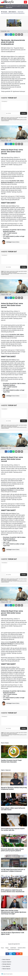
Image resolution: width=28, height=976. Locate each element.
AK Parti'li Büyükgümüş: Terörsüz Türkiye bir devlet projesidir (16, 6)
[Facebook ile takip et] (7, 953)
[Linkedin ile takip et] (14, 953)
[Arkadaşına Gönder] (16, 34)
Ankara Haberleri (6, 959)
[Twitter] (8, 34)
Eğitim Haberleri (12, 11)
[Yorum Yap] (22, 34)
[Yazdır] (19, 34)
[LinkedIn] (11, 34)
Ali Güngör (9, 242)
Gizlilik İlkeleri (13, 947)
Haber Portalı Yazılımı (8, 974)
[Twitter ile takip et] (10, 953)
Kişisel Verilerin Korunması (13, 949)
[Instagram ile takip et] (17, 953)
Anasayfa (5, 11)
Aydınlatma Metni (21, 947)
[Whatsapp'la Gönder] (13, 34)
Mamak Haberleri (6, 968)
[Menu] (25, 2)
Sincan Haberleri (6, 966)
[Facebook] (6, 34)
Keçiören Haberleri (6, 961)
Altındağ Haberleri (6, 964)
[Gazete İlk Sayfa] (7, 2)
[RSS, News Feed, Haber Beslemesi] (20, 953)
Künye (2, 947)
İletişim (7, 947)
